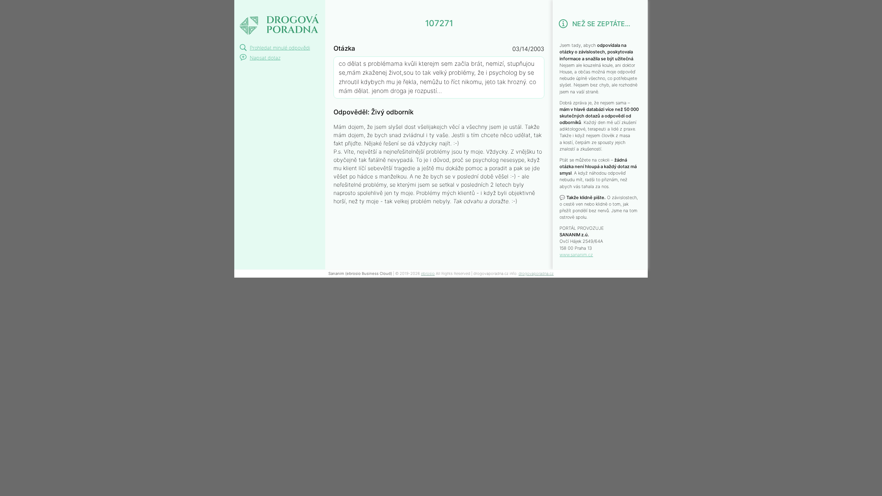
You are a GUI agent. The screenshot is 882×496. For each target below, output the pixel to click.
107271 (252, 8)
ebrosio (428, 273)
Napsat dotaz (265, 58)
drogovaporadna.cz (536, 273)
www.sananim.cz (576, 254)
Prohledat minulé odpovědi (280, 48)
